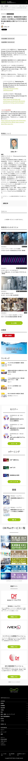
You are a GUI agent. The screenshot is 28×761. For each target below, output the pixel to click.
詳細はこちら (14, 617)
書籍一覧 (14, 519)
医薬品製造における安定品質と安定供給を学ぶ (17, 429)
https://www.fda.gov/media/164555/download (10, 89)
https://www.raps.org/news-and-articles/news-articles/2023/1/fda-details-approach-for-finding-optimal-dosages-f (14, 101)
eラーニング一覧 (14, 481)
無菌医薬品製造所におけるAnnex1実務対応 (17, 420)
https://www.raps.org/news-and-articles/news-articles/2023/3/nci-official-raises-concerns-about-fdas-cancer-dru (13, 122)
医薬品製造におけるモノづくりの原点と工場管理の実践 (17, 511)
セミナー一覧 (14, 443)
